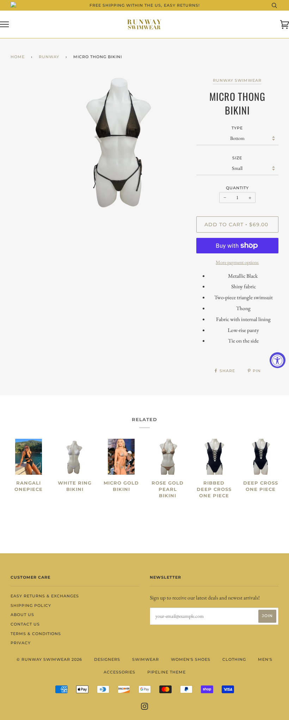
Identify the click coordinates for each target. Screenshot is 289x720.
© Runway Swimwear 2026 (49, 659)
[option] (117, 144)
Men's (265, 659)
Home (18, 56)
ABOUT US (22, 614)
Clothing (234, 659)
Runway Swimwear (237, 80)
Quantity (237, 187)
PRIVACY (21, 642)
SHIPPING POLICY (31, 605)
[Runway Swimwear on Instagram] (144, 707)
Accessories (119, 672)
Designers (107, 659)
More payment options (237, 262)
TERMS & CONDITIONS (36, 633)
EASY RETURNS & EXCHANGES (45, 595)
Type (237, 127)
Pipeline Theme (166, 672)
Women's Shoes (190, 659)
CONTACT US (25, 624)
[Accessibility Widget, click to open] (277, 360)
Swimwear (145, 659)
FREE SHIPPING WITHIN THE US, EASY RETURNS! (145, 5)
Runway (49, 56)
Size (237, 157)
